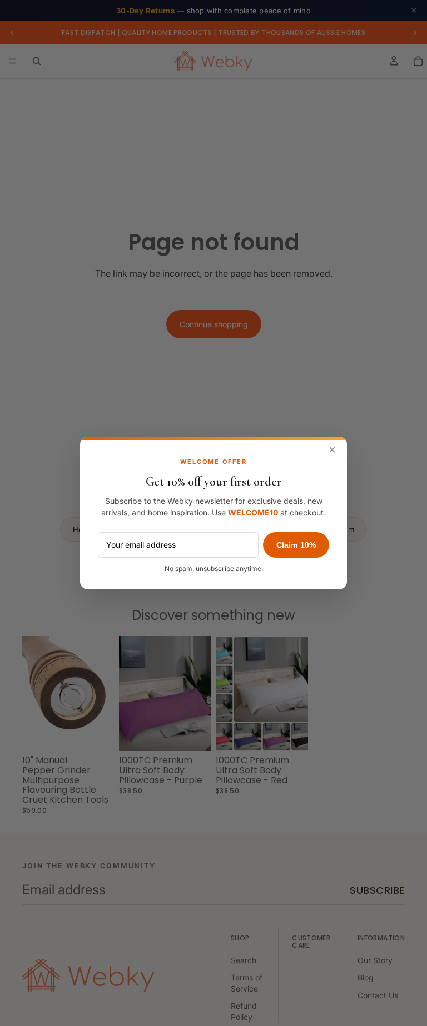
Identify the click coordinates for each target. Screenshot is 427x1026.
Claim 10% (296, 544)
